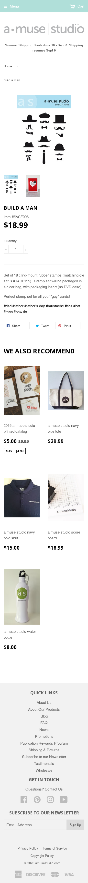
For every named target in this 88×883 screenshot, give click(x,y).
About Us (44, 702)
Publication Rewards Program (44, 743)
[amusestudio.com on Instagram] (50, 800)
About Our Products (44, 709)
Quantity (10, 240)
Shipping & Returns (44, 749)
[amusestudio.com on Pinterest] (37, 800)
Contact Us (54, 788)
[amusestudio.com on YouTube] (64, 800)
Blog (44, 716)
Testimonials (44, 763)
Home (8, 66)
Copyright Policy (42, 855)
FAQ (44, 722)
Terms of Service (55, 848)
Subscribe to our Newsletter (44, 756)
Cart (80, 6)
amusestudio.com (47, 863)
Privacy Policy (28, 848)
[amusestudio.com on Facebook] (24, 800)
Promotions (44, 736)
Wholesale (44, 770)
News (44, 729)
